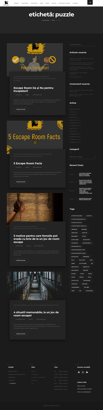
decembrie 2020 (74, 123)
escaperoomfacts (76, 246)
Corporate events (28, 76)
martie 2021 (73, 117)
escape (84, 236)
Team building (19, 154)
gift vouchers (83, 263)
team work (74, 283)
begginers (84, 229)
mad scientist (75, 270)
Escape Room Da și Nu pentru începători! (33, 89)
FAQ (32, 383)
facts (72, 260)
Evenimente (34, 374)
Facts (37, 76)
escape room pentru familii (78, 253)
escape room (86, 239)
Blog (47, 3)
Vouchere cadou (64, 3)
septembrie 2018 (74, 134)
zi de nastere (89, 290)
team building (86, 280)
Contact (75, 3)
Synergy (17, 76)
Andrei (27, 94)
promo (90, 273)
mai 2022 (72, 115)
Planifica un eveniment (38, 377)
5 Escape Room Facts (28, 163)
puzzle (73, 277)
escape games (74, 239)
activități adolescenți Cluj (78, 219)
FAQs (41, 3)
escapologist (74, 256)
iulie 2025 (72, 112)
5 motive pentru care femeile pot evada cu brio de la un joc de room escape (36, 239)
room (89, 277)
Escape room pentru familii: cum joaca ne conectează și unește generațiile (82, 63)
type (80, 290)
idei (92, 263)
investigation (74, 266)
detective (84, 232)
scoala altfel (75, 280)
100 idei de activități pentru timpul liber (81, 91)
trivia (72, 290)
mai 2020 (72, 131)
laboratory (86, 266)
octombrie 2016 (74, 139)
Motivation (29, 78)
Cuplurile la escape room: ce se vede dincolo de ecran (81, 59)
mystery (73, 273)
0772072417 (13, 383)
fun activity (82, 260)
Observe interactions (42, 78)
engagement (74, 236)
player (82, 273)
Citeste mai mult (20, 109)
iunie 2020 (73, 128)
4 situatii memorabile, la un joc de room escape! (36, 314)
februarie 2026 (74, 109)
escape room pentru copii (78, 249)
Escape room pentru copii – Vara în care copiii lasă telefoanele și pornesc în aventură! (82, 68)
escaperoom (74, 243)
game (91, 260)
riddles (81, 277)
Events (53, 3)
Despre (16, 3)
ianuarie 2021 (74, 120)
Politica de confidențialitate (84, 392)
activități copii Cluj (76, 222)
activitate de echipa (76, 215)
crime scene (74, 232)
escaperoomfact (86, 243)
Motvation (38, 156)
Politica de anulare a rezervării (84, 389)
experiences (86, 256)
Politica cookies (81, 386)
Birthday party (32, 154)
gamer (73, 263)
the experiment (75, 287)
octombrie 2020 (74, 126)
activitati (89, 215)
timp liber (86, 287)
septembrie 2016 (74, 142)
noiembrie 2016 (74, 137)
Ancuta (29, 245)
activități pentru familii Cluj (78, 226)
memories (85, 270)
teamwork (84, 283)
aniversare (74, 229)
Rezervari (34, 380)
